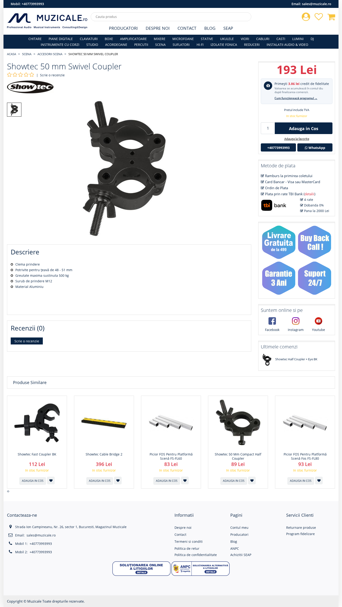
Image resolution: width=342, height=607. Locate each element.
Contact (187, 28)
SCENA (160, 44)
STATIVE (207, 39)
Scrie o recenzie (52, 75)
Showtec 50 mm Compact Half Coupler (238, 456)
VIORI (245, 39)
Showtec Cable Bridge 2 (104, 454)
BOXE (109, 39)
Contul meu (239, 527)
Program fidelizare (300, 534)
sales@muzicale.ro (316, 4)
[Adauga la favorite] (51, 480)
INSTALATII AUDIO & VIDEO (287, 44)
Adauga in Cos (303, 128)
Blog (209, 28)
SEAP (228, 28)
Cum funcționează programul (296, 98)
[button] (141, 568)
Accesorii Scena (49, 54)
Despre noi (182, 527)
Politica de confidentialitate (195, 555)
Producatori (123, 28)
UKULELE (227, 39)
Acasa (11, 54)
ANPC (234, 548)
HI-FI (200, 44)
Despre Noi (158, 28)
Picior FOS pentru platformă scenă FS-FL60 (171, 456)
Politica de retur (186, 548)
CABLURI (262, 39)
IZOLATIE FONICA (224, 44)
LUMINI (298, 39)
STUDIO (92, 44)
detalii (309, 194)
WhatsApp (316, 147)
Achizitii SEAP (240, 555)
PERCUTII (141, 44)
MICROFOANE (183, 39)
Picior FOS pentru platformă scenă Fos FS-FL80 (305, 456)
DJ (312, 39)
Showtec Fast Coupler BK (37, 454)
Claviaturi (89, 39)
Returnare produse (301, 527)
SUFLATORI (181, 44)
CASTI (280, 39)
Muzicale (34, 601)
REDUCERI (252, 44)
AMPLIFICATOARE (133, 39)
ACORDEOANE (116, 44)
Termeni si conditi (188, 541)
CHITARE (35, 39)
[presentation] (7, 491)
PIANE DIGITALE (61, 39)
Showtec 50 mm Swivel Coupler (93, 54)
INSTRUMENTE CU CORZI (60, 44)
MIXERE (159, 39)
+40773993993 (33, 4)
